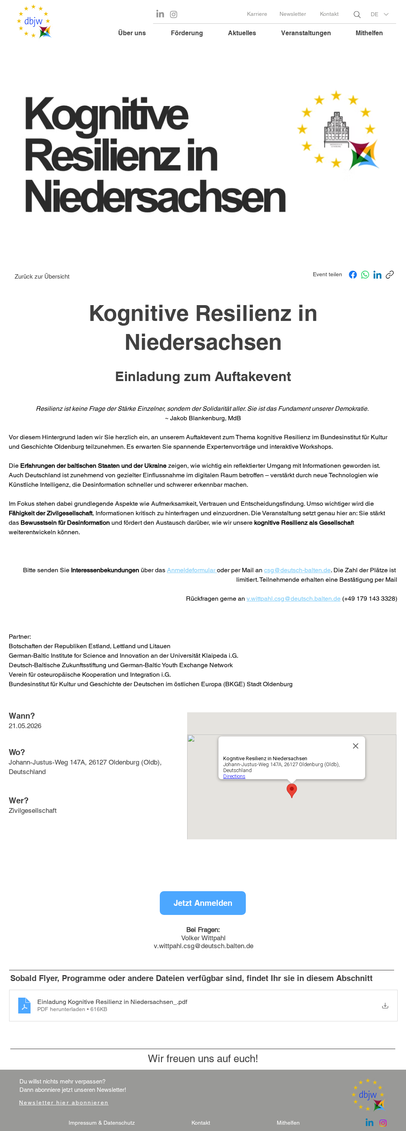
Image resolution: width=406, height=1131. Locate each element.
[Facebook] (353, 275)
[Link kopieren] (390, 275)
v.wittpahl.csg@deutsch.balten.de (203, 946)
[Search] (357, 14)
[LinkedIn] (377, 275)
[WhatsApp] (365, 275)
